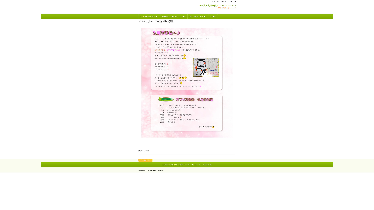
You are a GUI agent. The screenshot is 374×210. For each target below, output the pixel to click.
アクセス (213, 16)
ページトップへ (145, 160)
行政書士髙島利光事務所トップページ (173, 16)
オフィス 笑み (150, 8)
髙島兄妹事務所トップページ (149, 16)
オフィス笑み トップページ (198, 16)
